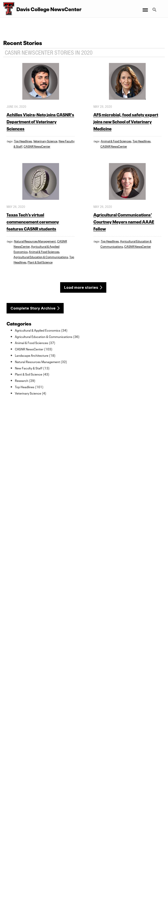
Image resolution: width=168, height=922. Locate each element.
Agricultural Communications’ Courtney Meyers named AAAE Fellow (123, 221)
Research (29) (25, 380)
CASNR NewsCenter (37, 146)
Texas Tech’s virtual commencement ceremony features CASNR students (33, 221)
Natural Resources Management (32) (41, 361)
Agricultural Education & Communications (41, 256)
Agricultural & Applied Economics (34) (41, 330)
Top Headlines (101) (29, 386)
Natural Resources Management (35, 241)
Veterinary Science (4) (30, 393)
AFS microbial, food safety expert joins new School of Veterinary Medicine (125, 121)
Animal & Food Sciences (116, 141)
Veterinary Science (45, 141)
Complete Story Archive (33, 308)
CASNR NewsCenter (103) (33, 348)
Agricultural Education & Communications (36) (47, 336)
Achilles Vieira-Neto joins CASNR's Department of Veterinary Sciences (40, 121)
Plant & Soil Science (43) (32, 374)
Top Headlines (23, 141)
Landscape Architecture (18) (35, 355)
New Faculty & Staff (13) (32, 367)
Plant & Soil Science (40, 262)
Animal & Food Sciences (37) (35, 342)
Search (155, 7)
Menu (144, 7)
